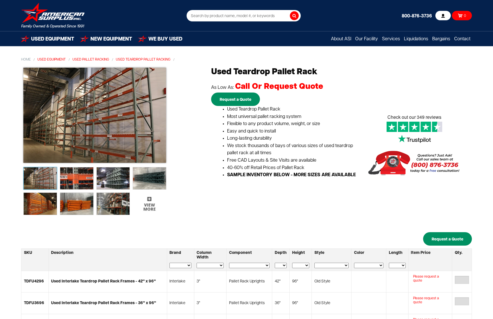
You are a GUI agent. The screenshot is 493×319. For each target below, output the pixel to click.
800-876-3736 (417, 16)
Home (26, 59)
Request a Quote (235, 100)
